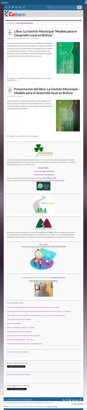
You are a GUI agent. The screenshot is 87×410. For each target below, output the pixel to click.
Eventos (20, 96)
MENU (5, 2)
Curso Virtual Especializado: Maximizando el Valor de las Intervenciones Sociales (33, 307)
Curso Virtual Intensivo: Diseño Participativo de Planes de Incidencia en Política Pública (36, 315)
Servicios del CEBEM (13, 323)
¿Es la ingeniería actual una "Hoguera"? (19, 331)
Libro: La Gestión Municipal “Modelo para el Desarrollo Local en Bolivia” (45, 33)
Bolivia (31, 78)
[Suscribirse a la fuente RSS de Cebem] (6, 6)
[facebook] (9, 6)
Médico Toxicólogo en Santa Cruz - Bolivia (20, 327)
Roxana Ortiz (13, 38)
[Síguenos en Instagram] (23, 6)
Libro (15, 80)
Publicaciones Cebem (32, 38)
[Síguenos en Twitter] (13, 6)
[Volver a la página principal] (43, 13)
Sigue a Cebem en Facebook (17, 352)
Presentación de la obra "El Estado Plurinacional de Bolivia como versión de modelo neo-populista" (39, 311)
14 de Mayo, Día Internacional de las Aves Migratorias (24, 344)
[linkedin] (20, 6)
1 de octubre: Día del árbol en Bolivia (19, 319)
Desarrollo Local (39, 78)
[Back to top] (82, 397)
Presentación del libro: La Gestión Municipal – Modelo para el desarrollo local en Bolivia (47, 91)
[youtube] (16, 6)
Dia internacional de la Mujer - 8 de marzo (20, 339)
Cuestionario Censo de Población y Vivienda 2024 (23, 335)
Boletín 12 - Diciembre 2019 (18, 78)
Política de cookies (52, 406)
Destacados (21, 38)
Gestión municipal (32, 136)
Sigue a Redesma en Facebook (18, 374)
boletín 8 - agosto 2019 (17, 136)
